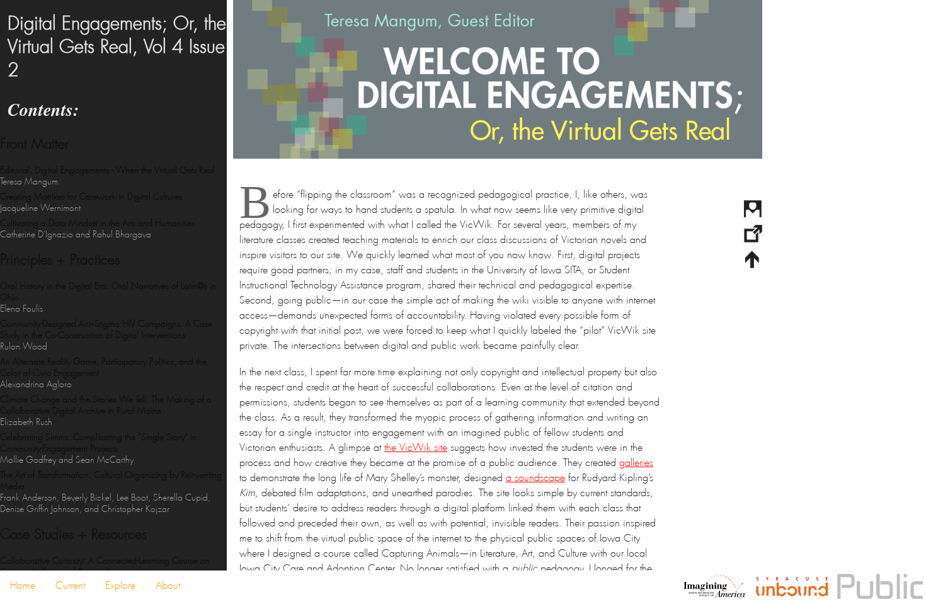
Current (70, 585)
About (168, 585)
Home (22, 585)
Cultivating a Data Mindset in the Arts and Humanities (97, 228)
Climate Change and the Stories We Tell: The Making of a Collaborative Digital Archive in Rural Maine (106, 411)
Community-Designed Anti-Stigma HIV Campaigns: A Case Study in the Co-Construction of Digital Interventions (106, 335)
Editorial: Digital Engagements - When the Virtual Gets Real (107, 175)
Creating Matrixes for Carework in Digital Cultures (91, 202)
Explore (120, 585)
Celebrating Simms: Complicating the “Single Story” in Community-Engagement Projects (98, 448)
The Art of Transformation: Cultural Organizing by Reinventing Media (111, 491)
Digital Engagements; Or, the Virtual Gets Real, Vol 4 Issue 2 (117, 47)
